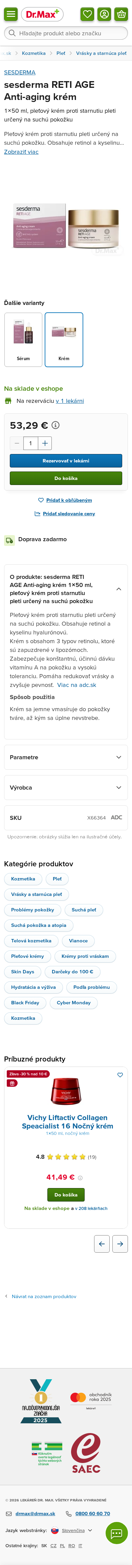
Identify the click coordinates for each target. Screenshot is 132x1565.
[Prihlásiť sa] (104, 14)
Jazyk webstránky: (26, 1530)
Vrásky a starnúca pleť (36, 894)
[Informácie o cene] (55, 425)
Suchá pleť (84, 909)
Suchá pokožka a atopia (38, 925)
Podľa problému (91, 987)
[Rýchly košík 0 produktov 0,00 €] (121, 14)
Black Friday (25, 1002)
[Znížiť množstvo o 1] (16, 443)
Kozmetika (23, 878)
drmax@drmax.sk (35, 1513)
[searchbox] (66, 33)
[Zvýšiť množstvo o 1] (45, 443)
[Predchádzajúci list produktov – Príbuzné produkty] (102, 1244)
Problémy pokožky (32, 909)
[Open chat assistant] (117, 1533)
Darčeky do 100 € (72, 971)
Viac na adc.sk (76, 684)
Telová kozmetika (31, 940)
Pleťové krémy (27, 956)
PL (62, 1545)
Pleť (57, 878)
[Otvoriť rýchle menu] (11, 14)
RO (71, 1545)
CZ (53, 1545)
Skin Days (22, 971)
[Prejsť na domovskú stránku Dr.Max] (42, 14)
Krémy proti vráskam (85, 956)
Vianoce (78, 940)
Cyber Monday (74, 1002)
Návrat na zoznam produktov (44, 1296)
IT (80, 1545)
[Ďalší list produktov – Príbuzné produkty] (120, 1244)
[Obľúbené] (87, 14)
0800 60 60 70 (92, 1513)
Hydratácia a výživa (33, 987)
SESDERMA (20, 72)
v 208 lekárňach (91, 1208)
